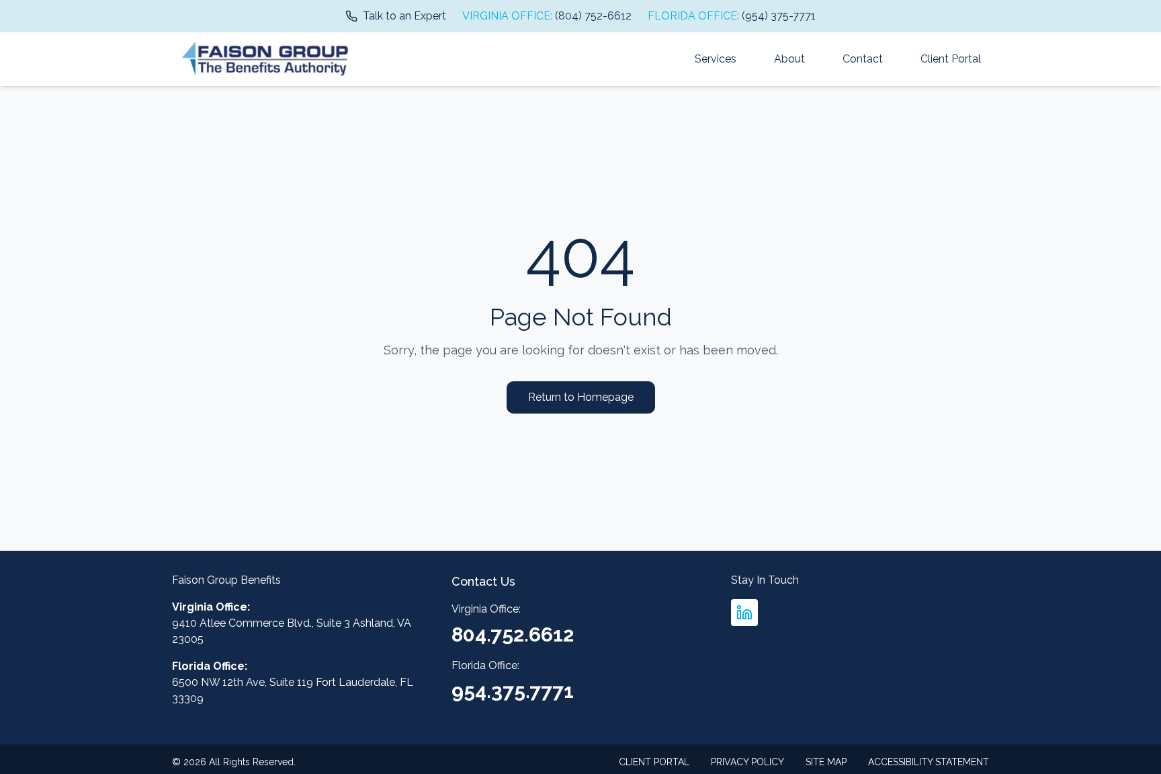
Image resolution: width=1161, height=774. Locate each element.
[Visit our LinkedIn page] (744, 612)
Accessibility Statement (928, 762)
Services (715, 58)
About (789, 58)
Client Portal (950, 58)
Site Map (826, 762)
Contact (863, 58)
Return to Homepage (581, 397)
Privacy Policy (747, 762)
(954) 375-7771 (779, 15)
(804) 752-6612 (593, 15)
